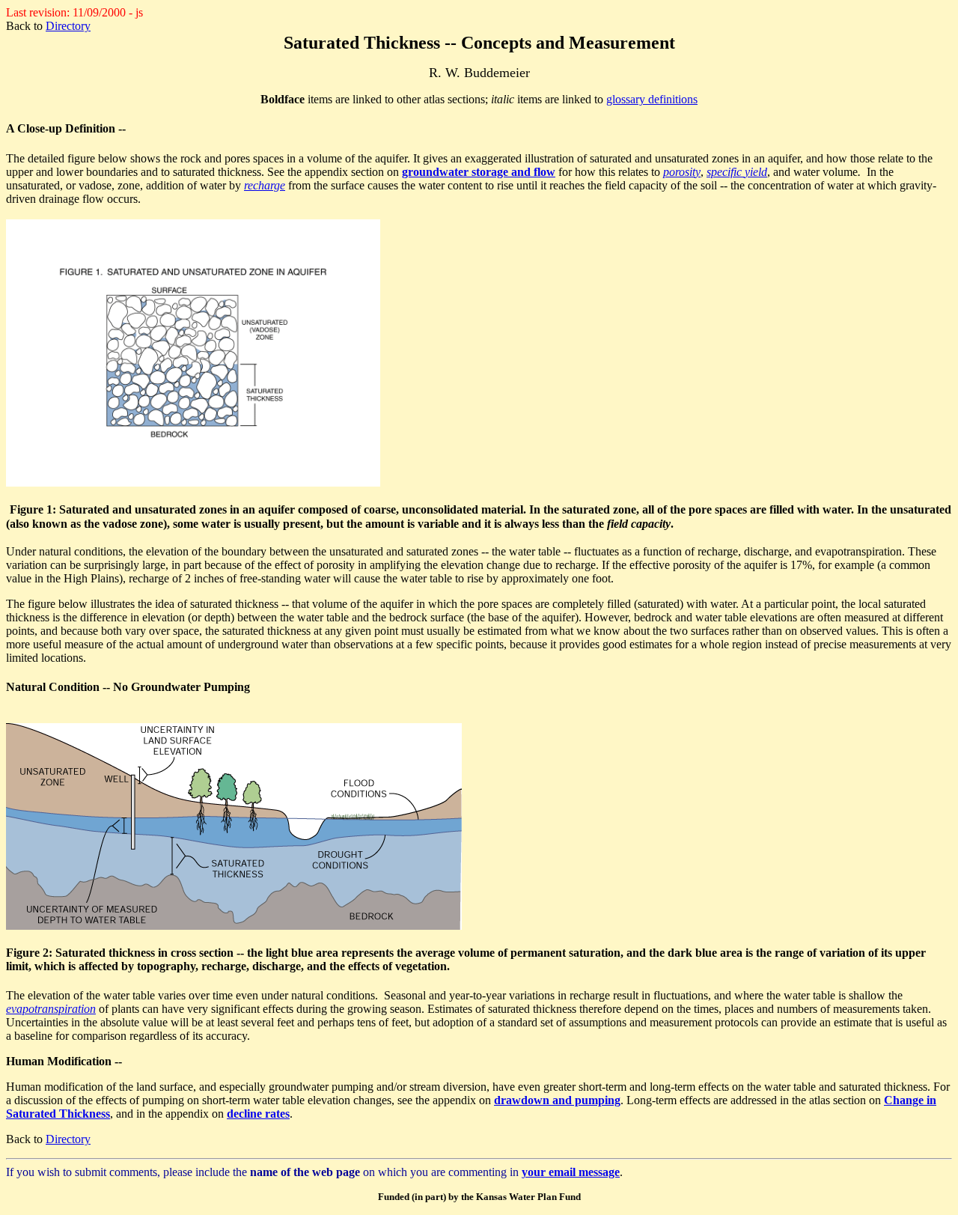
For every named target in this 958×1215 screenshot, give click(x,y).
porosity (682, 171)
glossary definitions (652, 99)
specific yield (737, 171)
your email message (571, 1172)
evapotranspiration (51, 1008)
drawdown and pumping (557, 1100)
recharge (264, 185)
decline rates (258, 1113)
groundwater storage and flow (478, 171)
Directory (68, 25)
